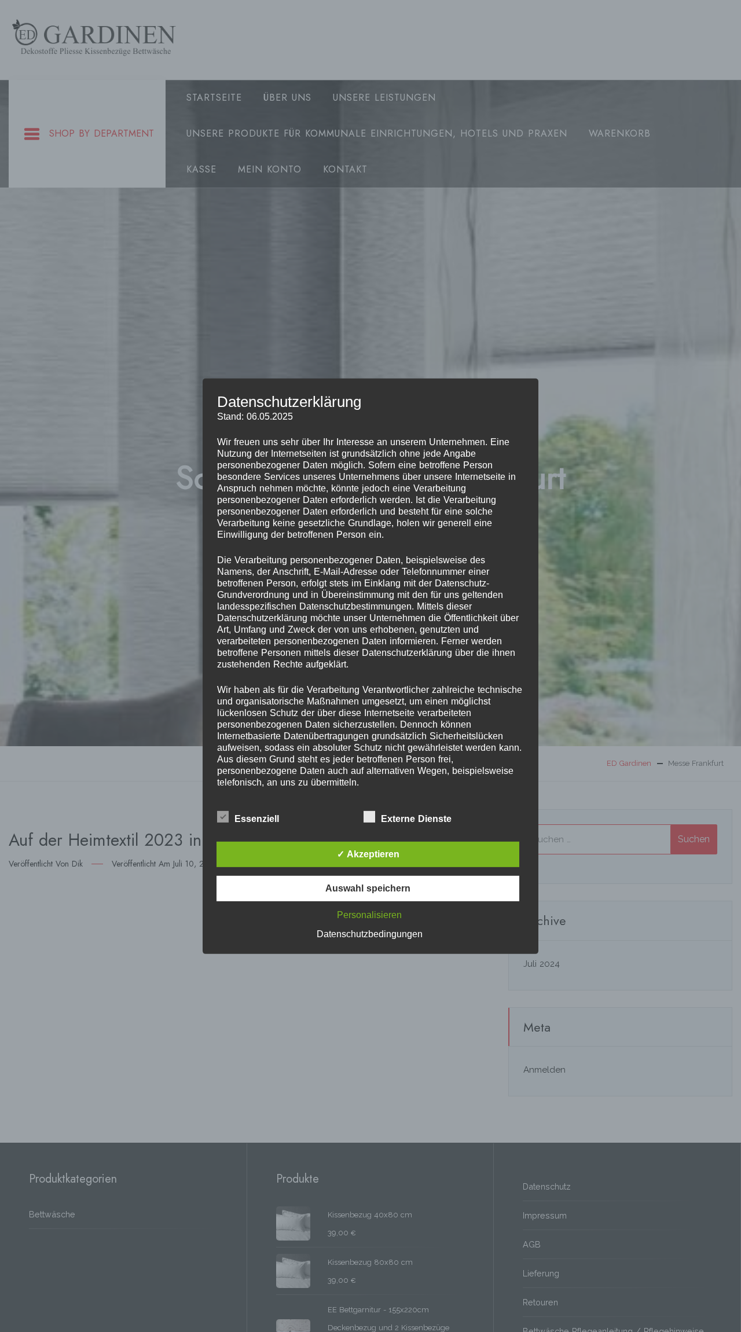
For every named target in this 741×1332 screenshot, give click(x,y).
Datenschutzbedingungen (370, 934)
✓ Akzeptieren (368, 854)
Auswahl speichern (367, 888)
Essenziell (256, 819)
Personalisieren (369, 915)
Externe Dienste (416, 819)
